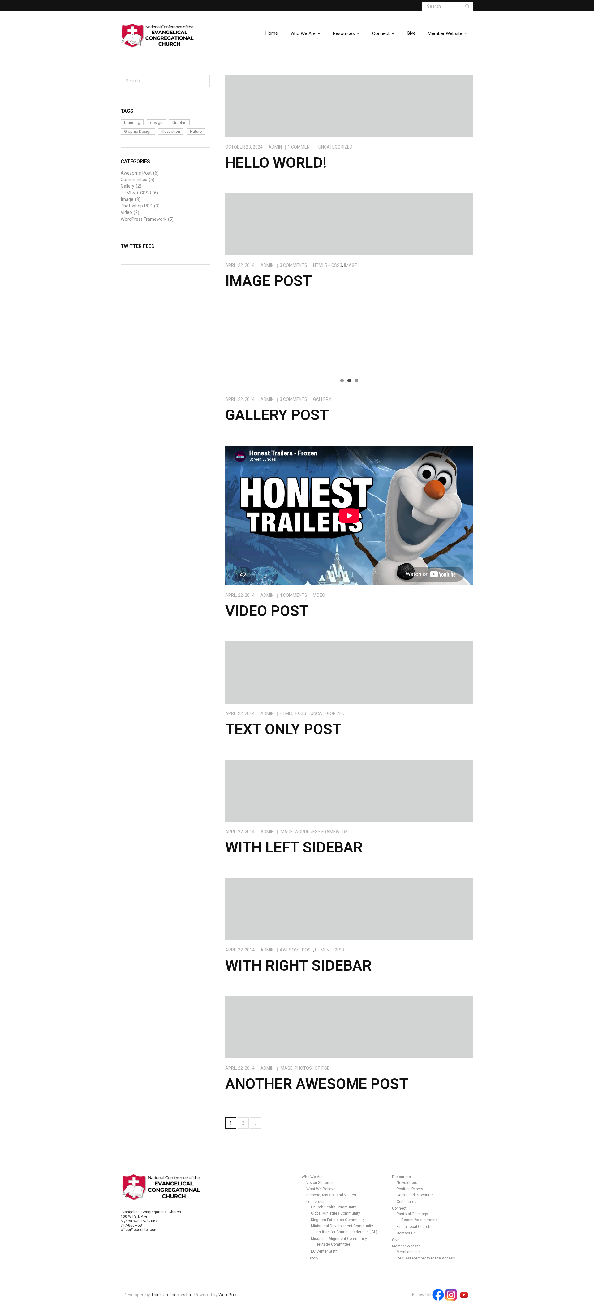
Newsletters (407, 1183)
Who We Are (312, 1177)
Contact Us (406, 1233)
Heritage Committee (333, 1244)
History (312, 1258)
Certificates (406, 1201)
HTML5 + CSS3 (327, 265)
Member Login (409, 1252)
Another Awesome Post (316, 1084)
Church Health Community (333, 1207)
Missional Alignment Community (339, 1239)
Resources (401, 1177)
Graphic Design (138, 131)
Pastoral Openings (412, 1214)
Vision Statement (321, 1183)
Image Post (268, 281)
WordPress (229, 1294)
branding (132, 122)
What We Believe (320, 1189)
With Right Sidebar (298, 965)
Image (350, 265)
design (156, 122)
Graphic (179, 122)
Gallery (322, 399)
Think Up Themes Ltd (171, 1294)
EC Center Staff (324, 1251)
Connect (399, 1208)
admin (275, 147)
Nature (196, 131)
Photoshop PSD (312, 1068)
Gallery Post (277, 415)
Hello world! (276, 162)
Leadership (315, 1201)
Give (395, 1240)
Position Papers (410, 1189)
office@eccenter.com (139, 1230)
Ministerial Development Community (342, 1226)
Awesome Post (296, 949)
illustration (170, 131)
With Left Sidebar (294, 847)
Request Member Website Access (426, 1258)
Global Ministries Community (335, 1213)
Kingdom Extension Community (338, 1220)
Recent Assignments (419, 1220)
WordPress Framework (321, 831)
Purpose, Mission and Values (331, 1195)
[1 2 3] (349, 351)
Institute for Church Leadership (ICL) (346, 1232)
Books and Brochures (415, 1195)
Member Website (406, 1246)
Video (319, 595)
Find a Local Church (413, 1226)
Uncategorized (335, 147)
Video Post (266, 611)
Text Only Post (283, 729)
